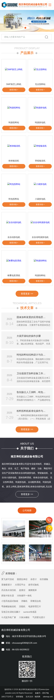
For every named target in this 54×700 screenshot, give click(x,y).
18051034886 (49, 520)
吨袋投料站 (14, 122)
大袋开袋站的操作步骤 (29, 336)
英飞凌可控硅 (7, 579)
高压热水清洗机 (8, 590)
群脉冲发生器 (7, 595)
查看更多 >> (27, 293)
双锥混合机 (35, 601)
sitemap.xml (48, 697)
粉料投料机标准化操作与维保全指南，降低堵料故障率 (34, 411)
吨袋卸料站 (40, 275)
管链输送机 (40, 160)
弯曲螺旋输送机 (8, 606)
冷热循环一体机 (24, 595)
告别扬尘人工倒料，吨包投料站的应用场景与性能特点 (34, 392)
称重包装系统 (14, 275)
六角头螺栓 (24, 617)
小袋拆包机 (40, 199)
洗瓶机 (22, 606)
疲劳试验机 (33, 584)
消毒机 (24, 601)
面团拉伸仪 (22, 579)
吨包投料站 (14, 199)
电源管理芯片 (34, 606)
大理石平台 (20, 584)
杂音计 (33, 579)
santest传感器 (29, 612)
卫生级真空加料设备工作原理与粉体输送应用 (34, 373)
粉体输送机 (14, 160)
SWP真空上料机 (13, 84)
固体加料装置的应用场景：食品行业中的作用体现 (34, 317)
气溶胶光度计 (39, 617)
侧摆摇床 (32, 590)
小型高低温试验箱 (9, 601)
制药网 (37, 697)
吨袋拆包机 (40, 122)
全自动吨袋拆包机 (40, 237)
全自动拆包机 (14, 237)
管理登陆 (19, 697)
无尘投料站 (40, 84)
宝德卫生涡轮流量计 (10, 612)
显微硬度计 (6, 584)
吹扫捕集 (44, 579)
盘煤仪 (22, 590)
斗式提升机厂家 (8, 617)
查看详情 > (13, 90)
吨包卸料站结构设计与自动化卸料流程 (34, 354)
